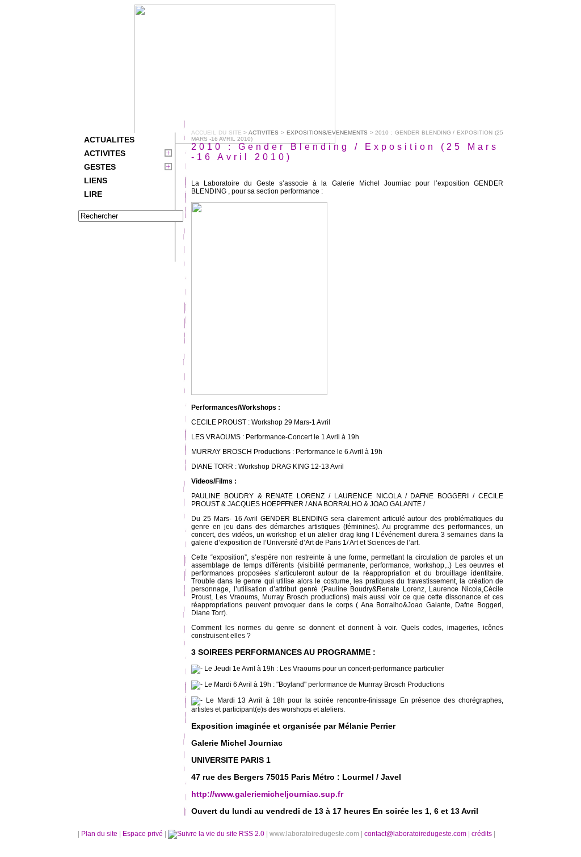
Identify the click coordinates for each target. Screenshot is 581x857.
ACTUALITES (109, 139)
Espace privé (144, 834)
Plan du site (99, 834)
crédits (482, 834)
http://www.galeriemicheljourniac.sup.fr (267, 794)
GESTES (100, 166)
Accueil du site (216, 132)
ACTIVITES (104, 153)
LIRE (93, 194)
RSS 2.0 (251, 834)
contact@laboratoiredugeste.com (416, 834)
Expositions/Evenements (327, 132)
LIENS (95, 180)
